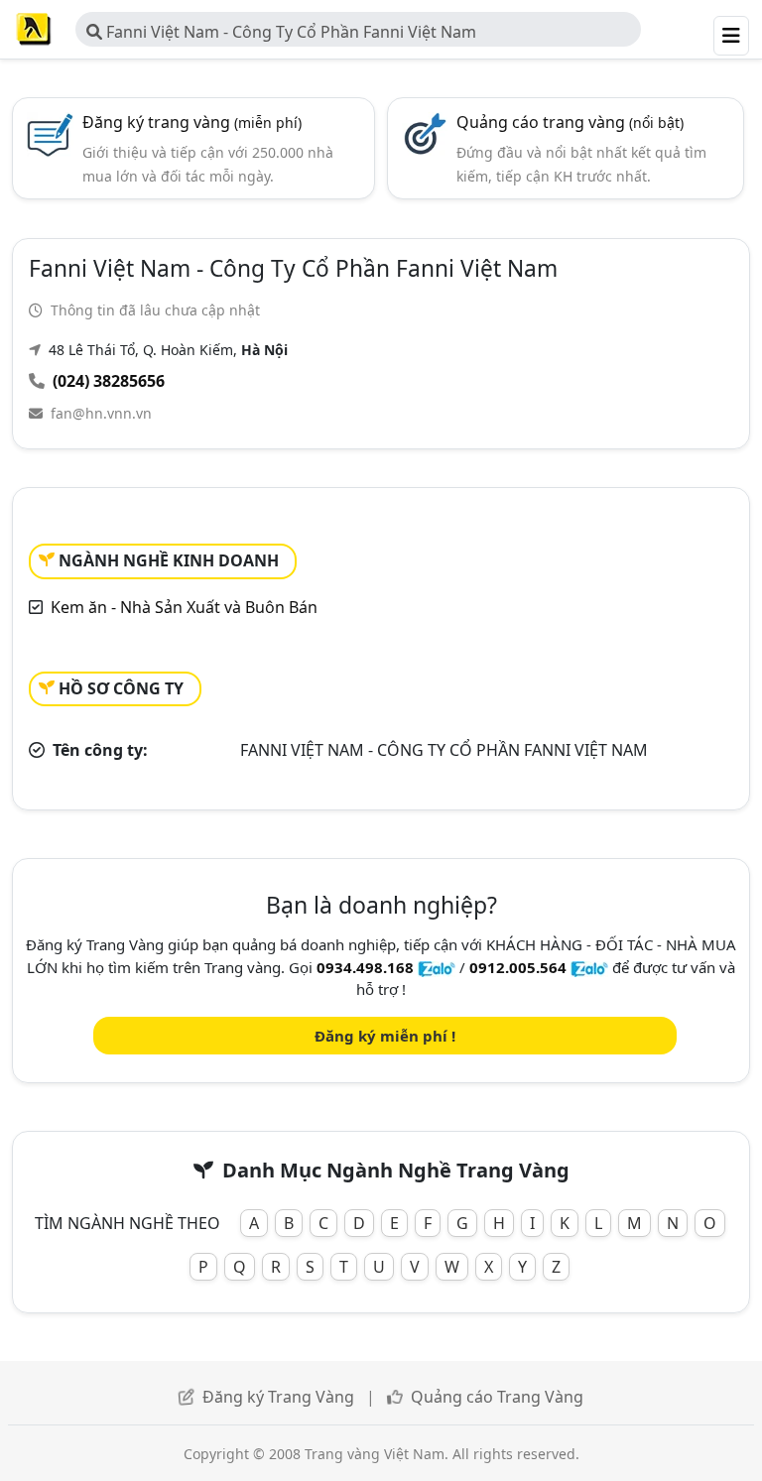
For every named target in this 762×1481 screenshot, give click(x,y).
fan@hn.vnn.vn (101, 413)
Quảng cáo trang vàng (570, 122)
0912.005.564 (518, 967)
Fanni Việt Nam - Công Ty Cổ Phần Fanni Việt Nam (289, 32)
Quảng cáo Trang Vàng (497, 1397)
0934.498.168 (365, 967)
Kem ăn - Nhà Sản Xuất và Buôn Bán (184, 607)
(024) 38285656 (109, 381)
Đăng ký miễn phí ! (385, 1036)
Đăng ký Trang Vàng (278, 1397)
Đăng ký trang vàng (192, 122)
